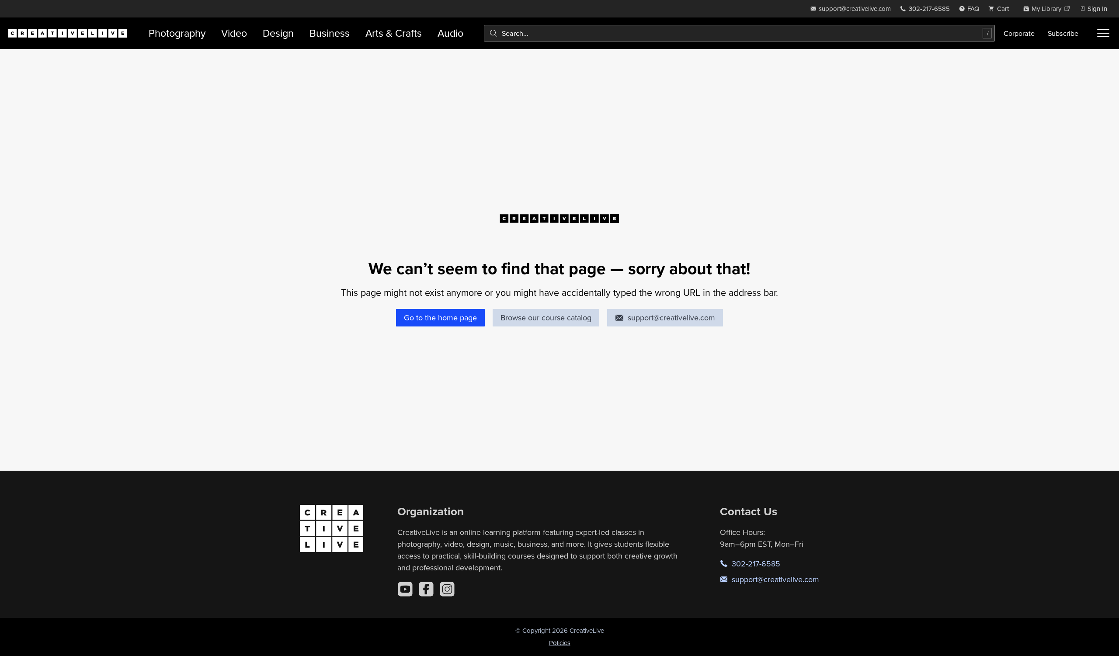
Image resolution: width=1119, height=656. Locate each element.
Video (234, 33)
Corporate (1019, 33)
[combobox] (739, 33)
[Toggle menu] (1103, 33)
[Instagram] (447, 589)
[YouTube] (405, 589)
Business (329, 33)
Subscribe (1063, 33)
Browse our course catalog (545, 317)
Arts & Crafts (393, 33)
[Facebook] (426, 589)
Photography (177, 33)
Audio (450, 33)
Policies (559, 642)
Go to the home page (440, 317)
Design (278, 33)
